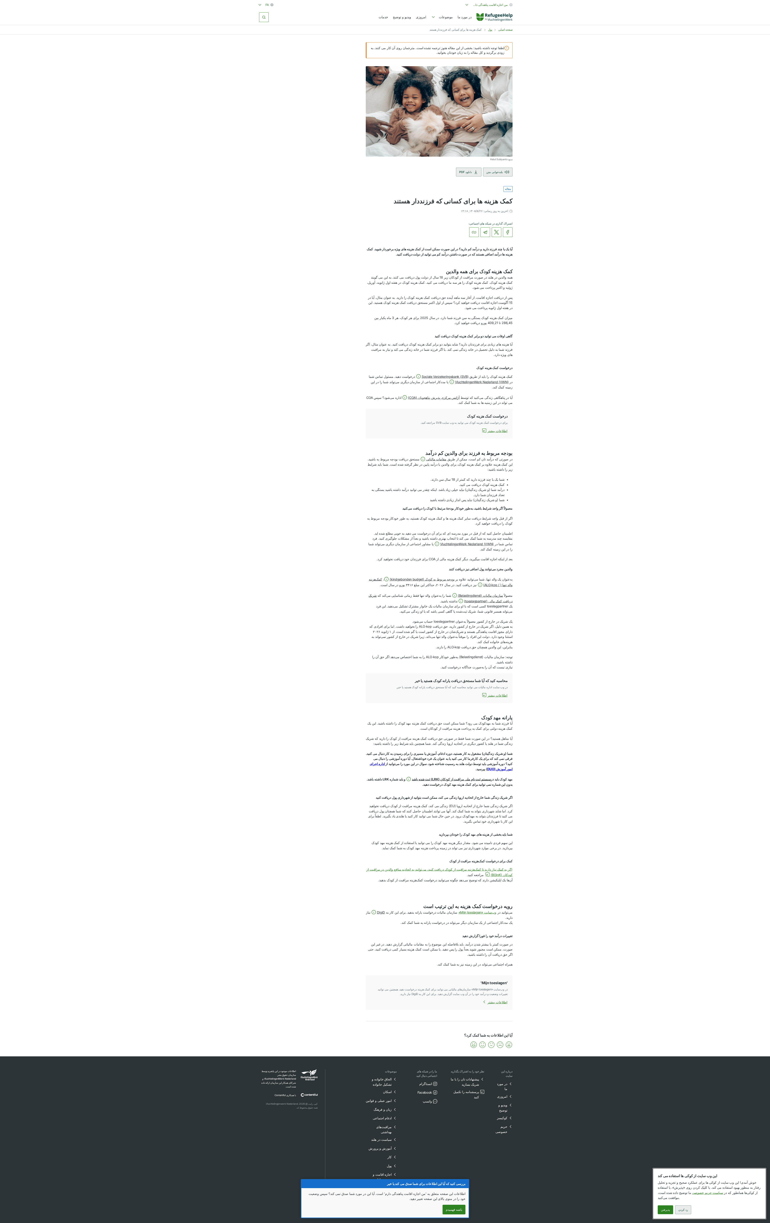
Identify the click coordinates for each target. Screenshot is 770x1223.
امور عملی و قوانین (379, 1101)
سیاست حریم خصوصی (707, 1193)
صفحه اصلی (505, 29)
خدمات (383, 17)
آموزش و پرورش (380, 1148)
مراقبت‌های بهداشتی (384, 1129)
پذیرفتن (665, 1209)
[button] (442, 377)
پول (490, 29)
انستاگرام (425, 1084)
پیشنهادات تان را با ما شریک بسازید (465, 1081)
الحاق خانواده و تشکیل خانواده (382, 1081)
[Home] (494, 17)
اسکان (387, 1092)
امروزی (421, 17)
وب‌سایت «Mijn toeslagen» (477, 912)
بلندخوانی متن (494, 172)
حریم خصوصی (501, 1129)
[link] (494, 17)
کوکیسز (502, 1118)
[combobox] (488, 4)
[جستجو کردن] (264, 17)
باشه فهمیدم (454, 1210)
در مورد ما (465, 17)
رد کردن (683, 1209)
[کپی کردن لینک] (474, 232)
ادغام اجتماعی (382, 1118)
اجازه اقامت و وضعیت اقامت (382, 1177)
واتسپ (427, 1101)
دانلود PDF (465, 172)
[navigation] (442, 17)
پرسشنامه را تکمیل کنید (466, 1094)
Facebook (424, 1092)
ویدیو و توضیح (402, 17)
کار (389, 1157)
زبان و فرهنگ (383, 1109)
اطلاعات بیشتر (497, 431)
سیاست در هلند (381, 1140)
